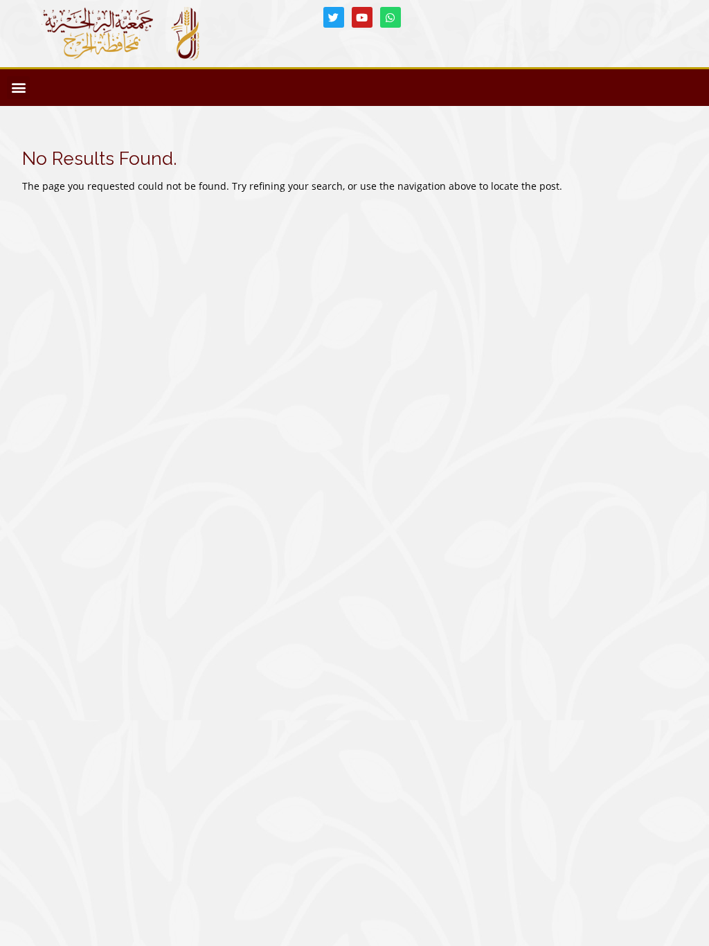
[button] (18, 87)
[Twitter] (333, 17)
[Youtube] (362, 17)
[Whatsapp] (390, 17)
